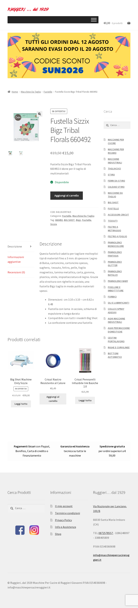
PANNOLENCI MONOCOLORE (116, 244)
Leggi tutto (21, 403)
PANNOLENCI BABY (118, 281)
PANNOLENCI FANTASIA (115, 254)
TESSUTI (113, 220)
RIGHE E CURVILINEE (119, 347)
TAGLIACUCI (114, 168)
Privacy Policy (63, 520)
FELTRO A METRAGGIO (114, 228)
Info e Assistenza (65, 527)
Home (15, 91)
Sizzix (53, 224)
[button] (39, 114)
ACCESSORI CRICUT (118, 214)
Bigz (78, 220)
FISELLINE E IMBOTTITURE (115, 289)
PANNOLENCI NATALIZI (115, 273)
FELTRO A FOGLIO (117, 236)
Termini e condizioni (67, 513)
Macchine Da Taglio (31, 91)
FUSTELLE (113, 208)
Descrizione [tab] (15, 246)
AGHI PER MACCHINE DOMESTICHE (119, 329)
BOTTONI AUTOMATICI (115, 355)
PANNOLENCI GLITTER (115, 263)
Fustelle (48, 91)
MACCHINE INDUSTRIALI (115, 160)
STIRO (111, 174)
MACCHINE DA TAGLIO (115, 194)
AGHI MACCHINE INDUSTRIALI (116, 320)
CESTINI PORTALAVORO (116, 339)
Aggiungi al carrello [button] (53, 399)
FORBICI (112, 296)
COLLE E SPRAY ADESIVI (116, 310)
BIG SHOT (69, 220)
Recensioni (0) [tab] (16, 272)
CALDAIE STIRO (116, 186)
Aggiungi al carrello (66, 195)
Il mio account (64, 506)
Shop (58, 534)
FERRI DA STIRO (116, 180)
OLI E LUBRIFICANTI (118, 302)
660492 (59, 220)
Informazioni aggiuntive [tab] (16, 259)
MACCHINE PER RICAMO (116, 151)
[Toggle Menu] (94, 19)
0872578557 (105, 533)
